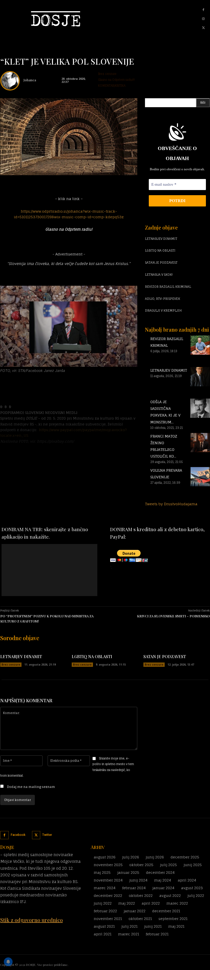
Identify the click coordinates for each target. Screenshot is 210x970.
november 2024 (108, 880)
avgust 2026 (105, 857)
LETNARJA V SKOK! (159, 274)
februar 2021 (157, 934)
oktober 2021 (140, 918)
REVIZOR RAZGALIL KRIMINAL (168, 287)
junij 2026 (155, 857)
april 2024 (187, 880)
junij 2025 (193, 865)
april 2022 (151, 903)
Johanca (30, 80)
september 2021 (173, 918)
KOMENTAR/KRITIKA (111, 85)
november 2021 (108, 918)
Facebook (18, 835)
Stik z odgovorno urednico (31, 919)
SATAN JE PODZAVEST (161, 262)
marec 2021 (128, 934)
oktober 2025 (141, 865)
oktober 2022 (141, 895)
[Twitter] (203, 28)
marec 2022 (177, 903)
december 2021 (166, 911)
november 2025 (108, 865)
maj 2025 (102, 872)
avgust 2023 (192, 888)
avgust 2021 (104, 926)
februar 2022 (105, 911)
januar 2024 (163, 888)
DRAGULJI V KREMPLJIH (163, 310)
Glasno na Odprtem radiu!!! (116, 80)
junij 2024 (138, 880)
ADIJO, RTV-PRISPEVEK (162, 299)
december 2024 (160, 872)
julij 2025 (168, 865)
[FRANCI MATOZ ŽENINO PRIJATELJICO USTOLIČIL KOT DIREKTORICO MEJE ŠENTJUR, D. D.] (200, 458)
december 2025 (185, 857)
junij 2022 (103, 903)
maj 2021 (176, 926)
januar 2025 (128, 872)
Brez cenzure (107, 74)
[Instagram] (203, 19)
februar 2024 (134, 888)
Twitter (47, 835)
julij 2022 (195, 895)
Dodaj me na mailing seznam (30, 787)
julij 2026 (130, 857)
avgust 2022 (170, 895)
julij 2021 (129, 926)
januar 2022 (134, 911)
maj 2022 (126, 903)
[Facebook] (203, 10)
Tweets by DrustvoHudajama (171, 504)
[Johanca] (10, 81)
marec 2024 (105, 888)
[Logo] (48, 19)
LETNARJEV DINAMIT (161, 239)
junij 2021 (153, 926)
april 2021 (102, 934)
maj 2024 (162, 880)
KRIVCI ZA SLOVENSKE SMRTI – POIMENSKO (173, 616)
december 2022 (108, 895)
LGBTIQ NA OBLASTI (160, 250)
